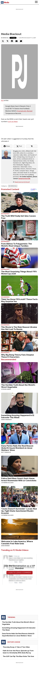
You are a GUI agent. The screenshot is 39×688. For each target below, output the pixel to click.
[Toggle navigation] (36, 2)
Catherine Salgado (7, 482)
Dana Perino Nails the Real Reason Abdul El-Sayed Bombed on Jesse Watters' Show (17, 448)
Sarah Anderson (6, 419)
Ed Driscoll (5, 38)
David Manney (5, 545)
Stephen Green (6, 389)
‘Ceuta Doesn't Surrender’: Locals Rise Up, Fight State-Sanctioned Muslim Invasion (19, 511)
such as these (13, 121)
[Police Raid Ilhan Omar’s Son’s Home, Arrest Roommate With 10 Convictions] (19, 466)
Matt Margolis (6, 452)
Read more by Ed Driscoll (22, 182)
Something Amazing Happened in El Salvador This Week (17, 416)
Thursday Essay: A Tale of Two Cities (16, 647)
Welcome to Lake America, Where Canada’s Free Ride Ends (17, 542)
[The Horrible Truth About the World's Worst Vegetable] (19, 372)
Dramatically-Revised (24, 111)
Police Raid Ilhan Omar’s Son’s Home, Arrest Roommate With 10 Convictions (18, 479)
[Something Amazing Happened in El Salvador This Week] (19, 403)
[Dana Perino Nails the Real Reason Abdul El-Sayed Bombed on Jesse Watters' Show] (19, 433)
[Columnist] (7, 154)
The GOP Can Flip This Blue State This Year (18, 656)
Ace (2, 100)
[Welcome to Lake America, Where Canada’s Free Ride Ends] (19, 529)
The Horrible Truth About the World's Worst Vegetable (18, 386)
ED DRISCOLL (13, 186)
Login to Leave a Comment (19, 572)
